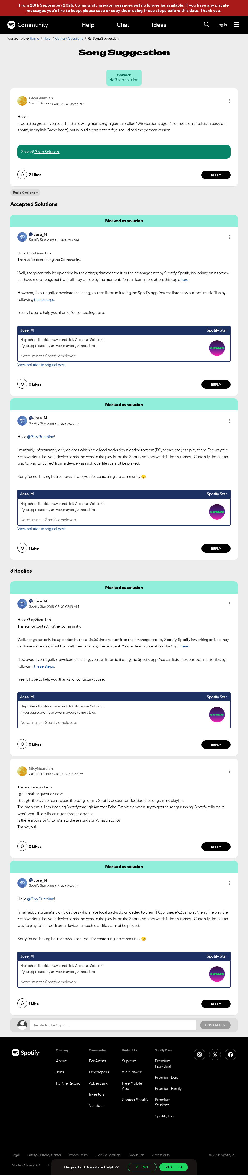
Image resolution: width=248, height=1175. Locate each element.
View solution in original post (41, 364)
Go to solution (126, 79)
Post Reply (215, 1025)
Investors (97, 1094)
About (61, 1060)
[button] (229, 100)
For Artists (97, 1060)
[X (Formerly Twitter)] (215, 1054)
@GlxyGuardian (40, 436)
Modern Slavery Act (26, 1165)
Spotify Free (165, 1116)
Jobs (60, 1072)
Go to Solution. (47, 151)
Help (88, 25)
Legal (16, 1155)
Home (34, 38)
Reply (216, 175)
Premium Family (168, 1088)
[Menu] (237, 24)
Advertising (98, 1083)
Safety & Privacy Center (44, 1155)
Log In (222, 24)
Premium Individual (163, 1063)
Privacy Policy (78, 1155)
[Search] (206, 25)
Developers (99, 1072)
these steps (155, 10)
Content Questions (69, 38)
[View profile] (22, 100)
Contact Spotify (135, 1099)
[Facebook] (230, 1054)
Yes (168, 1167)
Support (129, 1060)
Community (32, 25)
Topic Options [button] (24, 192)
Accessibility (161, 1155)
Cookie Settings (108, 1155)
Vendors (96, 1105)
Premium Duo (166, 1077)
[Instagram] (199, 1054)
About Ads (136, 1155)
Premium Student (162, 1102)
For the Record (68, 1083)
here (184, 279)
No (145, 1167)
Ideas (159, 25)
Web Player (131, 1072)
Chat (123, 25)
